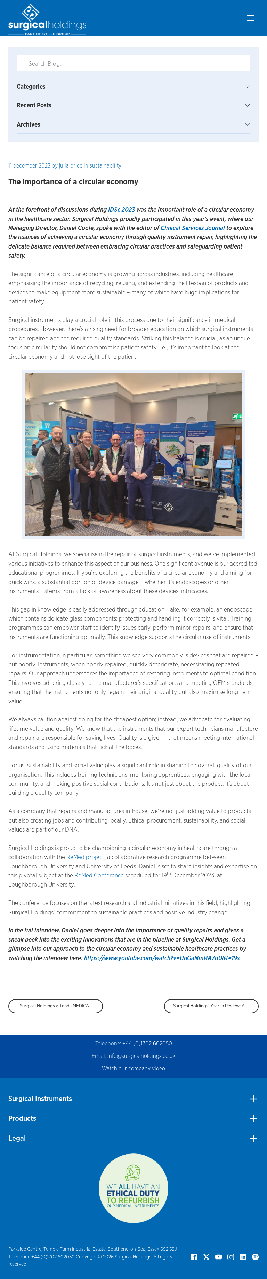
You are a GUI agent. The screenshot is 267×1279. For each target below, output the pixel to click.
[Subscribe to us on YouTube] (218, 1256)
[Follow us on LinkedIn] (243, 1256)
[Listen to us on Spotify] (255, 1256)
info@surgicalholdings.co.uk (141, 1056)
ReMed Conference (99, 875)
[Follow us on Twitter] (206, 1256)
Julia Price (70, 165)
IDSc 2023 (122, 209)
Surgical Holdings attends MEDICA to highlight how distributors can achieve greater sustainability (61, 1006)
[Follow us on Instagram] (230, 1256)
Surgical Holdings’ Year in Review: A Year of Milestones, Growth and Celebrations (216, 1006)
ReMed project (85, 856)
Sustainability (105, 165)
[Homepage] (47, 18)
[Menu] (253, 18)
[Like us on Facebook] (194, 1256)
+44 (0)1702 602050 (147, 1043)
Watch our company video (133, 1068)
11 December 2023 (29, 165)
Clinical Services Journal (193, 228)
